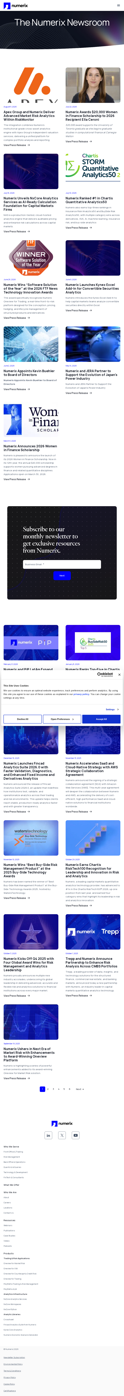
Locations (8, 1207)
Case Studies (9, 1235)
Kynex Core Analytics (13, 1330)
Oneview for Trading (12, 1279)
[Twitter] (62, 1135)
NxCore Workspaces (12, 1304)
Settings (110, 709)
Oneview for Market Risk (14, 1263)
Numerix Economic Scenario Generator (21, 1335)
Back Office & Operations (14, 1162)
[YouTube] (75, 1135)
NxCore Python (10, 1309)
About (6, 1197)
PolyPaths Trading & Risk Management (21, 1284)
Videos (6, 1241)
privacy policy (81, 694)
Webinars (8, 1225)
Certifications (10, 1390)
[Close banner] (119, 675)
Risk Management (12, 1157)
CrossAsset (9, 1319)
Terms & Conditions (12, 1371)
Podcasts (8, 1246)
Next (62, 575)
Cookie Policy (9, 1384)
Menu (118, 5)
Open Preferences (60, 719)
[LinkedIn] (48, 1135)
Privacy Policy (10, 1377)
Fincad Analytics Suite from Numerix (20, 1324)
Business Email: (33, 564)
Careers (7, 1202)
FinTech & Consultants (14, 1177)
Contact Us (8, 1213)
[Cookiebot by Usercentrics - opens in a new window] (99, 674)
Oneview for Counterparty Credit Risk (20, 1273)
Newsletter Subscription (14, 1357)
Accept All (101, 719)
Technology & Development (16, 1172)
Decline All (22, 719)
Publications (9, 1230)
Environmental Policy (13, 1364)
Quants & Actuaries (12, 1167)
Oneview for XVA (11, 1268)
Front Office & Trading (13, 1151)
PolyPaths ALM (10, 1289)
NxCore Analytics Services (15, 1299)
